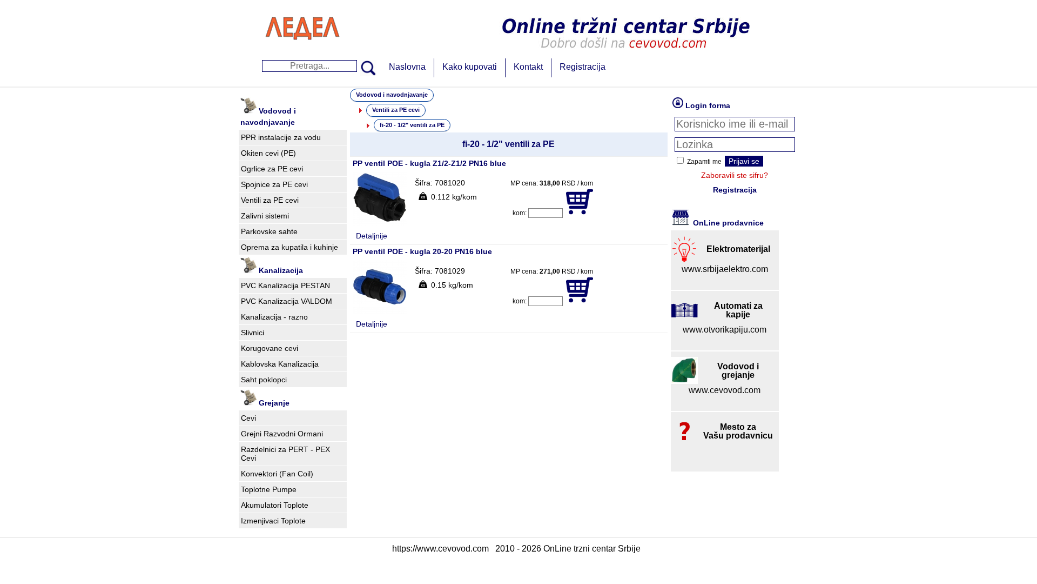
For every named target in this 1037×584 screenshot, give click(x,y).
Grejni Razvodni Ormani (282, 433)
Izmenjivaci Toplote (273, 520)
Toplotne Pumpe (269, 489)
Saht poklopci (264, 379)
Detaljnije (371, 235)
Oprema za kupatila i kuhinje (289, 247)
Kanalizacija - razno (274, 317)
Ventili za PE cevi (270, 200)
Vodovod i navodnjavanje (392, 94)
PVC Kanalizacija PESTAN (285, 285)
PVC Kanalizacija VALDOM (286, 301)
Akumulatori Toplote (274, 505)
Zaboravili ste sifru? (734, 175)
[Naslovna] (302, 51)
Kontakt (528, 66)
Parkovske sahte (269, 231)
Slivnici (252, 332)
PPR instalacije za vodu (281, 137)
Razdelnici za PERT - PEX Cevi (285, 453)
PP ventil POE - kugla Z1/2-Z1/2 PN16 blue (429, 163)
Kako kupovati (469, 66)
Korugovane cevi (269, 348)
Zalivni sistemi (265, 215)
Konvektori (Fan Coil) (277, 473)
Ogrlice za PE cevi (272, 168)
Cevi (248, 418)
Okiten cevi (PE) (268, 153)
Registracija (582, 66)
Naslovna (407, 66)
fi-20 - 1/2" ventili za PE (412, 125)
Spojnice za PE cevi (274, 184)
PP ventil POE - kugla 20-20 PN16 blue (422, 251)
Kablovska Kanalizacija (280, 364)
